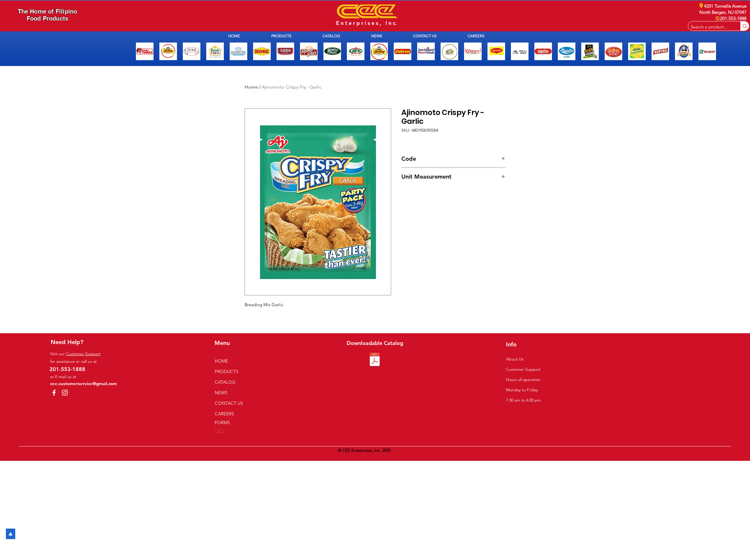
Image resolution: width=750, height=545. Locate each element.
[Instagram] (65, 393)
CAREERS (224, 414)
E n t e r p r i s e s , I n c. (366, 23)
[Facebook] (54, 393)
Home (251, 87)
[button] (292, 36)
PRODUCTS (226, 371)
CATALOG (225, 382)
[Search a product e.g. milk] (744, 26)
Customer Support (83, 353)
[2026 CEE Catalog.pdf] (374, 360)
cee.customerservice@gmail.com (83, 383)
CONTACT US (229, 403)
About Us (515, 359)
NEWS (221, 392)
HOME (221, 361)
